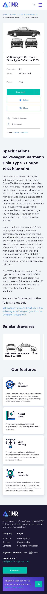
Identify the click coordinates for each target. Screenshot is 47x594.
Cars (21, 14)
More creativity (23, 473)
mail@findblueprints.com (16, 561)
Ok (38, 584)
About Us (7, 538)
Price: (9, 82)
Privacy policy (23, 538)
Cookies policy (23, 542)
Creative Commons (20, 132)
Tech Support (9, 558)
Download (27, 92)
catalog (13, 14)
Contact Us (14, 570)
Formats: (11, 69)
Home (5, 14)
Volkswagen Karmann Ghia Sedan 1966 (23, 308)
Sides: (9, 73)
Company (7, 533)
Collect (23, 100)
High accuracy (23, 384)
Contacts (7, 546)
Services (6, 542)
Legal (20, 533)
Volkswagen (30, 14)
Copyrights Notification (27, 546)
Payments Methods (12, 552)
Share (23, 108)
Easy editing (22, 443)
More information (14, 587)
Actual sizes (21, 415)
